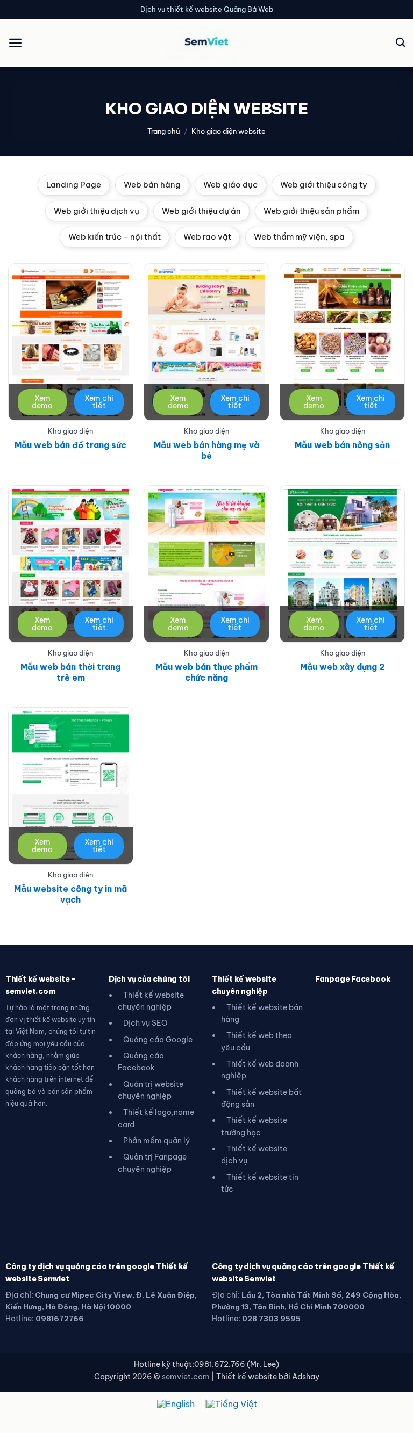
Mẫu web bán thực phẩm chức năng (206, 672)
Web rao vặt (207, 237)
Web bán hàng (152, 184)
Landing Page (73, 184)
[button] (15, 42)
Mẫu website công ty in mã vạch (70, 894)
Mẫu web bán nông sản (342, 445)
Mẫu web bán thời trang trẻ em (70, 672)
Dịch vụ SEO (145, 1023)
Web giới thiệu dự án (201, 211)
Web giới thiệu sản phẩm (311, 211)
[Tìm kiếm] (400, 43)
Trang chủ (163, 131)
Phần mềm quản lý (156, 1141)
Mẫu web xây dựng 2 (342, 666)
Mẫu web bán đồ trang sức (70, 445)
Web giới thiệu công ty (323, 184)
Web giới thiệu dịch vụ (96, 211)
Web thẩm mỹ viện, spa (299, 237)
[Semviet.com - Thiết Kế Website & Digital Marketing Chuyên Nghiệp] (206, 42)
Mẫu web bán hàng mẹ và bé (206, 450)
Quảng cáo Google (158, 1040)
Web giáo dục (230, 184)
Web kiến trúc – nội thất (114, 237)
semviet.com (186, 1376)
